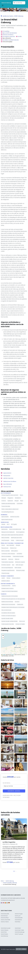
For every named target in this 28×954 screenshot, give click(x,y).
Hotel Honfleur (5, 917)
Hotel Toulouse (19, 934)
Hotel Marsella (18, 917)
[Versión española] (5, 903)
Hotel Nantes (18, 920)
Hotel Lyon (18, 916)
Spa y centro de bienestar (10, 33)
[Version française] (1, 903)
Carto (12, 654)
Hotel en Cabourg (6, 2)
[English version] (3, 903)
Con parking (6, 31)
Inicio (2, 881)
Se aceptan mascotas (9, 36)
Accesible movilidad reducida (11, 40)
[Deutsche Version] (9, 903)
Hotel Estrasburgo (19, 932)
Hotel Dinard (4, 916)
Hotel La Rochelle (5, 920)
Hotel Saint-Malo (19, 930)
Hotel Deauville (5, 914)
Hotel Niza (17, 922)
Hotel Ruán (18, 928)
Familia (20, 36)
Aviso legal (21, 949)
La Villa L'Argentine (9, 842)
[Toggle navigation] (2, 5)
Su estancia (6, 783)
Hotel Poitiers (4, 934)
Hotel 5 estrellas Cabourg (10, 882)
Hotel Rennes (4, 936)
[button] (2, 8)
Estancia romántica (8, 34)
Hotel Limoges (19, 914)
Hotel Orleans (4, 930)
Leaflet (3, 654)
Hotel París (4, 932)
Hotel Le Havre (5, 922)
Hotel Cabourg (10, 881)
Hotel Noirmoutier (5, 928)
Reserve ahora (14, 791)
